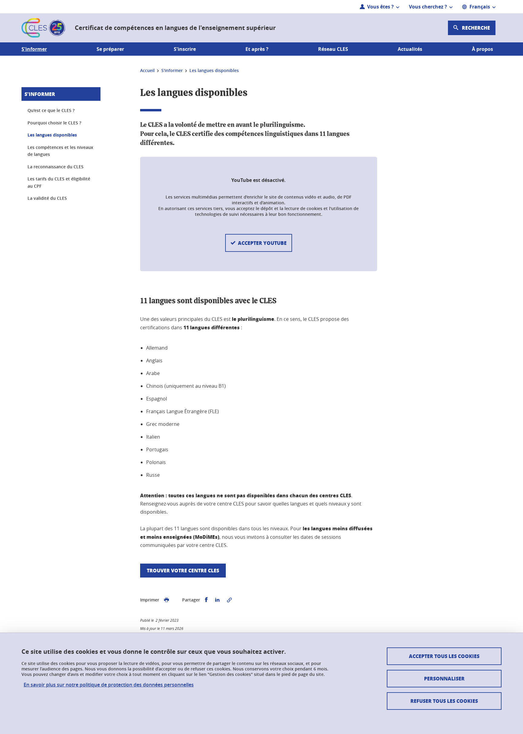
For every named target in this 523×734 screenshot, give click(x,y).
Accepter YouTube (262, 242)
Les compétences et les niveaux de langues (60, 150)
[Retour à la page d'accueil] (43, 28)
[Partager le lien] (229, 600)
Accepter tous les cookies (444, 656)
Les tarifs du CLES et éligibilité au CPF (59, 182)
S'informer (40, 94)
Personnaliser (444, 678)
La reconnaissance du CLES (56, 167)
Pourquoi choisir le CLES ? (54, 123)
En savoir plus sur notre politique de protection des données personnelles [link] (109, 685)
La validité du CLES (47, 198)
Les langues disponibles (52, 135)
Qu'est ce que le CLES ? (51, 110)
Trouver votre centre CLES (183, 570)
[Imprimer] (166, 600)
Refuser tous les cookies (444, 700)
